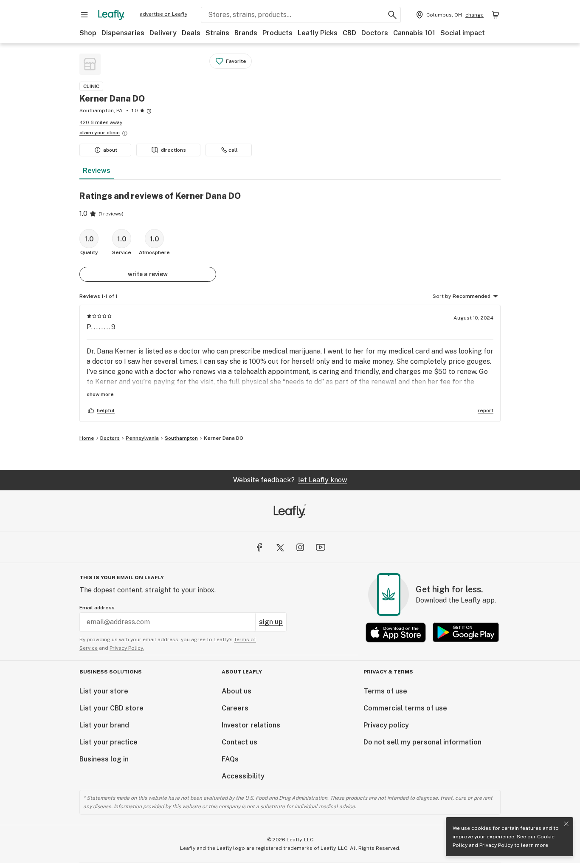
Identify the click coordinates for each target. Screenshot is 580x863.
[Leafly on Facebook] (259, 547)
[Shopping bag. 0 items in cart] (495, 15)
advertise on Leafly (163, 14)
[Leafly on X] (280, 547)
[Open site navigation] (84, 15)
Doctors (374, 33)
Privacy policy (386, 725)
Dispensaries (122, 33)
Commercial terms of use (405, 708)
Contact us (239, 742)
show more (100, 394)
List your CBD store (111, 708)
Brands (245, 33)
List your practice (108, 742)
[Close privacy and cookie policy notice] (566, 824)
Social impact (462, 33)
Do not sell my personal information (422, 742)
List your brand (104, 725)
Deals (191, 33)
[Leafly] (111, 15)
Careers (235, 708)
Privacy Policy (496, 845)
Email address (97, 608)
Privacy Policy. (127, 648)
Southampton (181, 438)
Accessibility (243, 776)
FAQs (230, 759)
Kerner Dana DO (223, 438)
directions (173, 150)
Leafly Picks (318, 33)
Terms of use (385, 691)
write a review (148, 274)
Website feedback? (290, 480)
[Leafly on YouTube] (320, 547)
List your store (103, 691)
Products (277, 33)
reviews (96, 171)
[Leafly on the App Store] (396, 632)
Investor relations (251, 725)
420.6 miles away (100, 122)
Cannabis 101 (414, 33)
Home (86, 438)
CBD (349, 33)
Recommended (471, 296)
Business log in (104, 759)
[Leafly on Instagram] (300, 547)
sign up (271, 622)
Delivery (163, 33)
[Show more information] (124, 133)
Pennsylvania (142, 438)
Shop (87, 33)
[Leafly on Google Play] (466, 632)
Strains (217, 33)
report (485, 410)
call (233, 150)
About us (236, 691)
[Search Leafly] (392, 15)
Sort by (442, 296)
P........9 (101, 327)
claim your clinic (99, 133)
